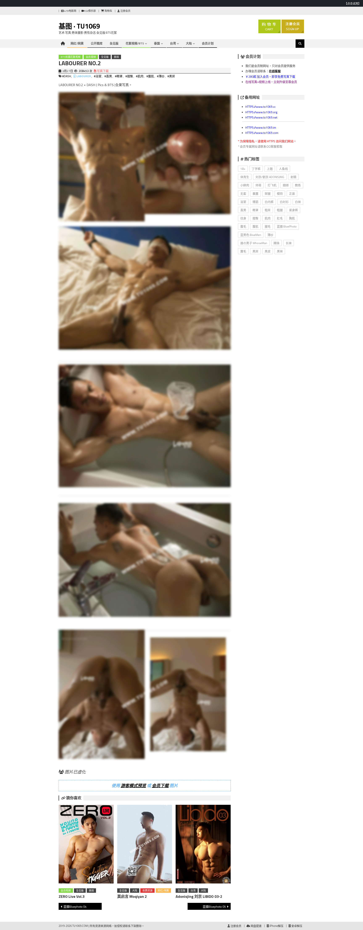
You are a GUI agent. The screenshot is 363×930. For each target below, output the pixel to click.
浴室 (243, 202)
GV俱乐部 (90, 11)
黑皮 (268, 251)
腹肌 (255, 226)
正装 (292, 193)
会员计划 (208, 43)
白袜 (298, 202)
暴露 (255, 193)
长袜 (289, 243)
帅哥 (258, 185)
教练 (298, 185)
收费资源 (147, 891)
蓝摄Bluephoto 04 (75, 906)
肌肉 (268, 218)
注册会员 (125, 11)
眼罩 (255, 210)
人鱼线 (283, 168)
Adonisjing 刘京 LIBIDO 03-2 (199, 896)
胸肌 (292, 218)
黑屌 (255, 251)
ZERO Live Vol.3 (71, 896)
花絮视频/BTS (135, 43)
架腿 (268, 193)
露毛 (243, 251)
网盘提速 (256, 926)
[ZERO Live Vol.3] (86, 845)
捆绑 (286, 185)
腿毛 (268, 226)
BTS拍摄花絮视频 (70, 57)
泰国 (157, 43)
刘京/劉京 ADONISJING (269, 177)
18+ (242, 168)
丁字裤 (256, 168)
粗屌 (268, 210)
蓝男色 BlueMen (250, 235)
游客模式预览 (133, 785)
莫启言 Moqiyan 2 (132, 896)
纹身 (243, 218)
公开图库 (97, 43)
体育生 (244, 177)
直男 (243, 210)
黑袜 (280, 251)
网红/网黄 (77, 43)
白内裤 (269, 202)
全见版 (114, 43)
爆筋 (255, 202)
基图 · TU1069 (79, 26)
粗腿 (280, 210)
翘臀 (255, 218)
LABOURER (83, 76)
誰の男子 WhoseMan (253, 243)
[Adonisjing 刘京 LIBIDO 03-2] (203, 845)
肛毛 (280, 218)
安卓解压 (296, 926)
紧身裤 (293, 210)
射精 (293, 177)
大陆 (189, 43)
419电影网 (70, 11)
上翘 (270, 168)
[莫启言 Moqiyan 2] (144, 845)
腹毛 (243, 226)
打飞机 (272, 185)
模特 (280, 193)
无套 (243, 193)
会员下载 (160, 785)
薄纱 (270, 235)
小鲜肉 (244, 185)
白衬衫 (284, 202)
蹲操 (276, 243)
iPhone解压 (276, 926)
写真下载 (102, 71)
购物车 (108, 11)
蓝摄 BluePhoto (287, 226)
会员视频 (91, 57)
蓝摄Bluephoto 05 (214, 906)
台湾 (173, 43)
